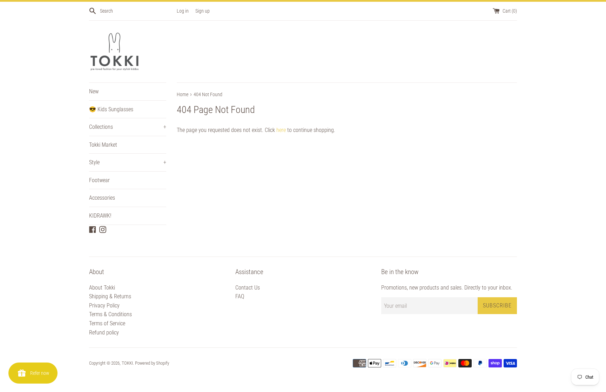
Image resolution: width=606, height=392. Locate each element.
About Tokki (102, 287)
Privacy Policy (104, 305)
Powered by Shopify (152, 363)
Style (127, 162)
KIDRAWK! (100, 215)
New (94, 91)
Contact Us (247, 287)
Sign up (202, 11)
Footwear (99, 180)
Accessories (102, 197)
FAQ (239, 296)
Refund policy (104, 332)
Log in (183, 11)
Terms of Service (107, 323)
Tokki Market (103, 144)
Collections (127, 127)
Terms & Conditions (110, 314)
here (281, 130)
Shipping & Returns (110, 296)
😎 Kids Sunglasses (111, 109)
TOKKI (127, 363)
